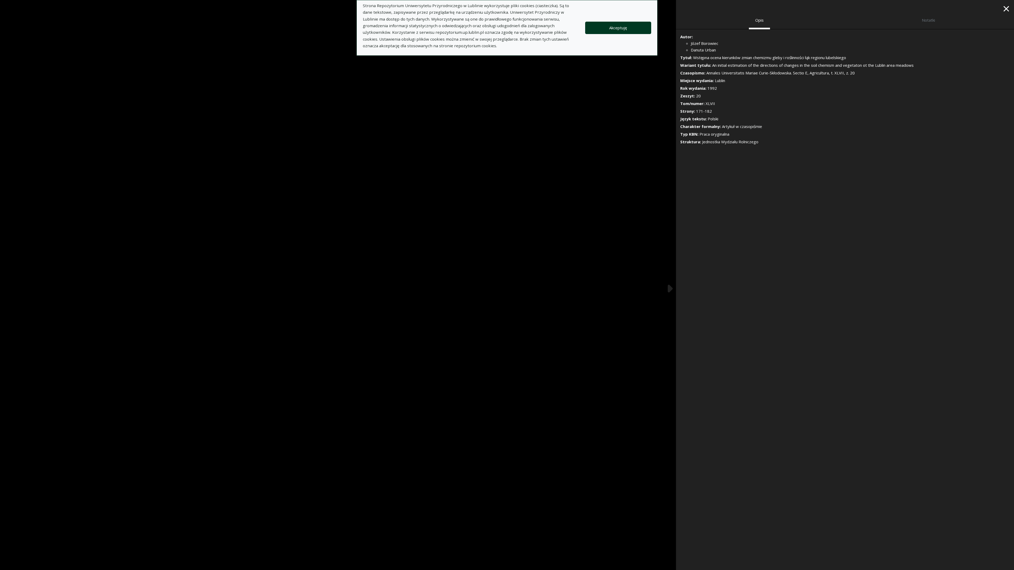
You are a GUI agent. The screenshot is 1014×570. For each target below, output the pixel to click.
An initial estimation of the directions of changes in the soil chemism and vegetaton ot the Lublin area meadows (813, 65)
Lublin (720, 80)
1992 (712, 88)
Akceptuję (618, 27)
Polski (713, 118)
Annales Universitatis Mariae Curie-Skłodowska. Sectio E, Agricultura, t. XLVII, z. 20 (780, 72)
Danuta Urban (703, 50)
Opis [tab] (759, 20)
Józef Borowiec (704, 43)
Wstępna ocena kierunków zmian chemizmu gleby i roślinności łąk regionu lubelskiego (769, 57)
